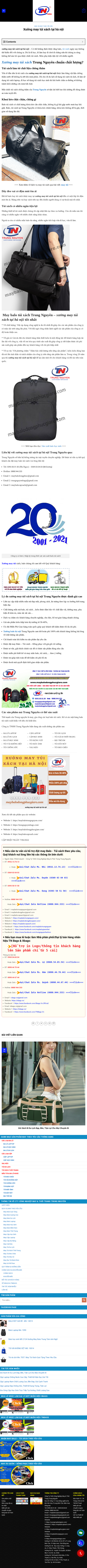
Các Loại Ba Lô (7, 1141)
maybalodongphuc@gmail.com (60, 1517)
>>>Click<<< (73, 904)
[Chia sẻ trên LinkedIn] (54, 1023)
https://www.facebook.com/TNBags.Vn (29, 1012)
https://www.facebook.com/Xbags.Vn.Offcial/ (31, 1003)
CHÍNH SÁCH (8, 1273)
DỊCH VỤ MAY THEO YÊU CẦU (12, 1208)
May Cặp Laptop (9, 1237)
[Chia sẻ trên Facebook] (37, 1023)
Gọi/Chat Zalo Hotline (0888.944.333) (42, 904)
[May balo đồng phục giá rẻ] (43, 11)
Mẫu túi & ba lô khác (10, 1173)
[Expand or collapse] (82, 42)
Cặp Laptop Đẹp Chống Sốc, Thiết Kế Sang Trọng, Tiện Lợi (23, 1386)
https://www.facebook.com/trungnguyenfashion (33, 932)
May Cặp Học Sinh (9, 1234)
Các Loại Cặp (7, 1154)
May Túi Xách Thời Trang (12, 1250)
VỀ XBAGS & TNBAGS (9, 1283)
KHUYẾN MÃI (8, 1276)
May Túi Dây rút (8, 1257)
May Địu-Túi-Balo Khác (11, 1260)
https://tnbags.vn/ (19, 1009)
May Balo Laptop (9, 1221)
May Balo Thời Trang (10, 1231)
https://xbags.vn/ (18, 1001)
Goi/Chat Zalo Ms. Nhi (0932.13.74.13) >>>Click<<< (50, 867)
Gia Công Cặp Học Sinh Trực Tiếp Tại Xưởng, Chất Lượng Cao (24, 1390)
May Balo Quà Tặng (10, 1212)
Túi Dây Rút (8, 1193)
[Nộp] (84, 1300)
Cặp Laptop (8, 1157)
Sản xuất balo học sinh (52, 446)
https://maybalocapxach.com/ (25, 834)
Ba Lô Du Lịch (8, 1150)
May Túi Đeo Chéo (9, 1254)
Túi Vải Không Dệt (10, 1180)
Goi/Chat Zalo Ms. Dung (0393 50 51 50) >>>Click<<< (51, 891)
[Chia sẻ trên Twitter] (41, 1023)
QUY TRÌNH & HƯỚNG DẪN (11, 1267)
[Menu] (4, 11)
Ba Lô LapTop (8, 1144)
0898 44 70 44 (13, 967)
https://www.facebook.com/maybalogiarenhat (32, 929)
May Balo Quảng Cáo (10, 1215)
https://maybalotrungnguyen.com (27, 820)
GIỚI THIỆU (6, 1205)
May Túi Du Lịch (8, 1247)
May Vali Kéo (7, 1244)
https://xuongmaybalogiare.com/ (56, 1522)
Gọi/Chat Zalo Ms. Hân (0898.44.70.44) (43, 972)
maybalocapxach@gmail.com (59, 1512)
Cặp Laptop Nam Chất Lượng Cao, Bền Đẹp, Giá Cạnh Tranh (24, 1382)
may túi (64, 185)
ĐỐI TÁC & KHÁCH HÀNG (10, 1280)
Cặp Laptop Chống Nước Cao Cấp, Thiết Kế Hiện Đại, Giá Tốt (24, 1377)
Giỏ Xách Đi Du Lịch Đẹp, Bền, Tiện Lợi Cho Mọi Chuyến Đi (23, 1373)
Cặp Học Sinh (8, 1160)
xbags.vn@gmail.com (19, 998)
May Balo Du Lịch (9, 1218)
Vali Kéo (5, 1163)
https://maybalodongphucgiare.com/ (27, 921)
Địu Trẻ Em (7, 1196)
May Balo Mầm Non (10, 1228)
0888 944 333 (16, 899)
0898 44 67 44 (13, 977)
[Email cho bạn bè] (45, 1023)
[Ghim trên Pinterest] (50, 1023)
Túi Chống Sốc (9, 1183)
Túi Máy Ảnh (8, 1189)
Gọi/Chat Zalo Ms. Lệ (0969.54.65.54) (42, 962)
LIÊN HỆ (4, 1290)
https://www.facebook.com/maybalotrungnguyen (32, 927)
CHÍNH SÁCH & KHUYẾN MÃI (12, 1270)
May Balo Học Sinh (10, 1225)
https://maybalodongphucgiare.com (28, 829)
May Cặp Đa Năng (9, 1241)
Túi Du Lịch (6, 1167)
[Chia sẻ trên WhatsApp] (33, 1023)
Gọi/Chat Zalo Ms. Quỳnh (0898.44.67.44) (44, 982)
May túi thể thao (9, 1263)
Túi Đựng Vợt (8, 1186)
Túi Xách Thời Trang (10, 1170)
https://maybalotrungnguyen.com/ (26, 918)
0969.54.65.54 (13, 957)
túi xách (65, 49)
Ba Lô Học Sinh (9, 1147)
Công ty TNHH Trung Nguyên (15, 726)
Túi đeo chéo (8, 1177)
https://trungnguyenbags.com (25, 825)
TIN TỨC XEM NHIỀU (9, 1286)
